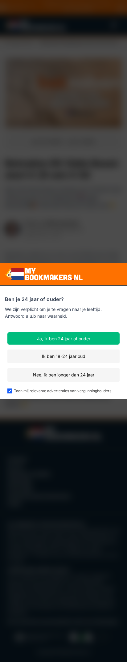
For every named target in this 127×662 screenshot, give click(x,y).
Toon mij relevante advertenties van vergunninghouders (62, 390)
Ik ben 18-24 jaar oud (63, 356)
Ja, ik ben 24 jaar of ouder (63, 338)
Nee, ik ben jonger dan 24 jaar (63, 374)
